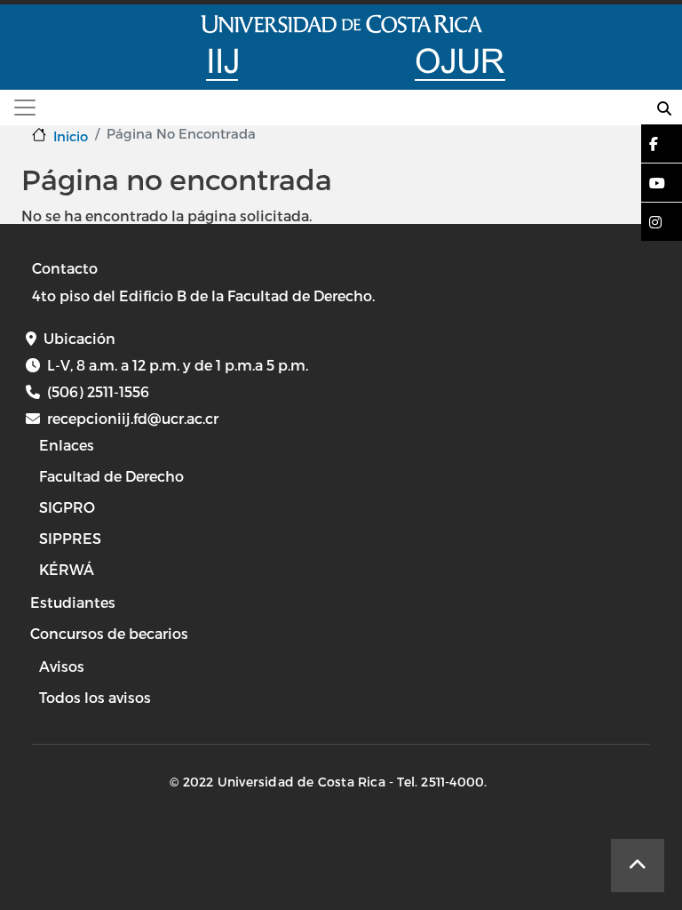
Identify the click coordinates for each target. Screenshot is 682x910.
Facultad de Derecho (111, 475)
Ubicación (79, 338)
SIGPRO (67, 507)
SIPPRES (70, 538)
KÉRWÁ (66, 569)
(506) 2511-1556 (98, 391)
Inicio (70, 136)
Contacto (65, 267)
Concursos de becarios (109, 633)
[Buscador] (664, 108)
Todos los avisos (95, 697)
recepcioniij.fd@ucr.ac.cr (132, 418)
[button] (653, 143)
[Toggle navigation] (25, 107)
